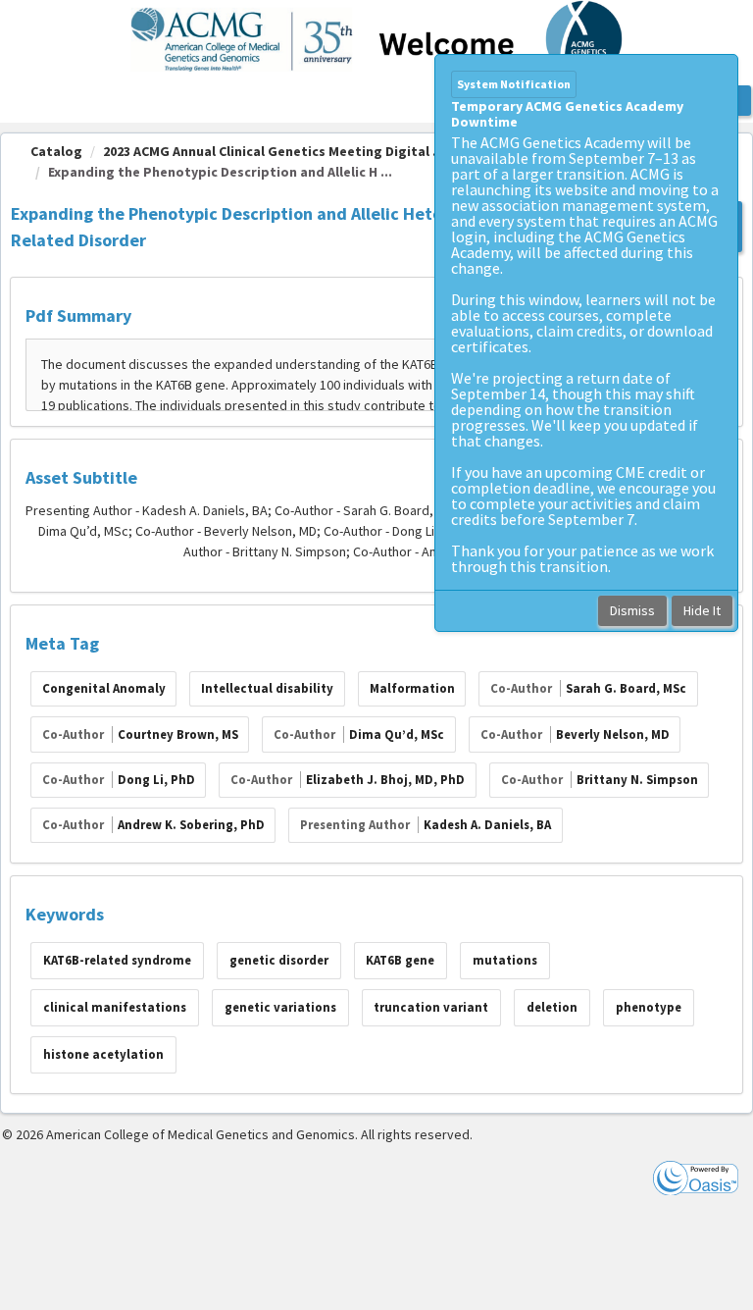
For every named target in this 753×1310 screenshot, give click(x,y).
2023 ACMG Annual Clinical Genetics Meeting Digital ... (273, 151)
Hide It (702, 610)
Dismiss (632, 610)
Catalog (56, 151)
